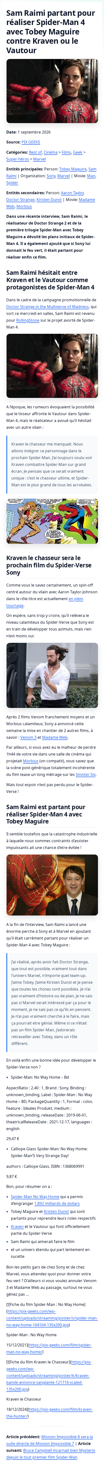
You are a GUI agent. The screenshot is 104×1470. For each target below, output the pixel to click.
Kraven (17, 1226)
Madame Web (54, 737)
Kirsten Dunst (49, 199)
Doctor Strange (20, 199)
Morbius (24, 206)
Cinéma (51, 152)
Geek (77, 152)
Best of (35, 152)
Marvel (39, 159)
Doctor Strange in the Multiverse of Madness (47, 306)
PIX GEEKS (31, 142)
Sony (51, 175)
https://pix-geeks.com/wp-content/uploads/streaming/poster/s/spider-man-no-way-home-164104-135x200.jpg (52, 1318)
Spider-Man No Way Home (35, 1196)
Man (91, 175)
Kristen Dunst (56, 1211)
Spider (12, 182)
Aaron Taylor (72, 192)
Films (66, 152)
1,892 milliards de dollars (57, 1203)
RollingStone (27, 320)
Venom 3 (28, 737)
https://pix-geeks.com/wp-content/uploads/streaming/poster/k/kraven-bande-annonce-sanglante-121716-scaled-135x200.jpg (48, 1375)
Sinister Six (86, 774)
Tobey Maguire (73, 169)
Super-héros (17, 159)
